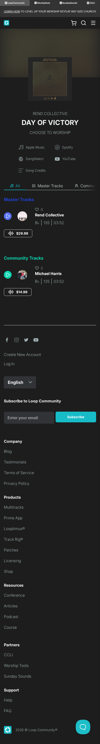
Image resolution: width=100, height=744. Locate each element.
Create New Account (22, 354)
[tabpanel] (50, 251)
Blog (8, 451)
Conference (14, 595)
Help (8, 700)
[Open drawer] (93, 23)
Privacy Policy (16, 483)
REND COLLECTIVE (50, 113)
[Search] (83, 23)
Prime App (13, 517)
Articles (10, 605)
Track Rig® (13, 539)
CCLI (8, 654)
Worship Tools (16, 665)
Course (10, 627)
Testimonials (15, 462)
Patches (11, 550)
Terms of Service (19, 472)
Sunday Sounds (17, 676)
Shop (8, 571)
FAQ (7, 710)
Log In (9, 363)
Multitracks (14, 507)
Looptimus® (14, 528)
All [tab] (18, 185)
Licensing (12, 560)
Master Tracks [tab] (50, 185)
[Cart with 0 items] (74, 23)
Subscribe (75, 417)
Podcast (11, 616)
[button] (9, 216)
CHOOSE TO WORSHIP (50, 132)
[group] (18, 233)
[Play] (8, 216)
